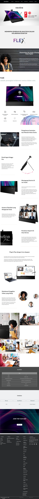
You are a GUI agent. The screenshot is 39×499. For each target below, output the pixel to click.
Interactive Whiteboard (25, 457)
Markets (24, 464)
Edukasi (17, 438)
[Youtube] (36, 444)
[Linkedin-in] (32, 444)
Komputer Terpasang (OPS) (3, 444)
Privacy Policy (25, 474)
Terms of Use (25, 484)
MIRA (24, 466)
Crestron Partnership (25, 442)
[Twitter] (34, 444)
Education (24, 451)
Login (24, 461)
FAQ (24, 453)
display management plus (25, 447)
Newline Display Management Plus (10, 438)
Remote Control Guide (25, 480)
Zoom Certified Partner (25, 489)
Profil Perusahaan (25, 493)
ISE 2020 (24, 459)
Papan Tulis (8, 440)
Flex (0, 441)
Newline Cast (8, 441)
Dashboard (24, 444)
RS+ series (1, 442)
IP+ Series (1, 440)
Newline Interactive (24, 469)
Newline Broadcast (9, 442)
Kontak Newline (24, 495)
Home (24, 455)
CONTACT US (25, 440)
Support (24, 482)
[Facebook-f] (30, 444)
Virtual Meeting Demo (25, 486)
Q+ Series (1, 439)
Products (24, 476)
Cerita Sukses (17, 439)
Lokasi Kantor (24, 494)
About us (24, 438)
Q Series (1, 438)
